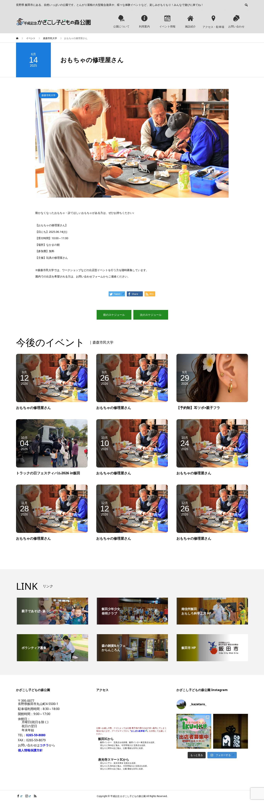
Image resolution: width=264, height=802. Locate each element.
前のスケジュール (114, 315)
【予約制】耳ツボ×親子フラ (198, 407)
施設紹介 (190, 26)
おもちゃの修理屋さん (33, 407)
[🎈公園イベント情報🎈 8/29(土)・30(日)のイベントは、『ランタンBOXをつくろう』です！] (230, 731)
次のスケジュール (151, 315)
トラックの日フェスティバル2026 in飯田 (48, 473)
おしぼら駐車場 (138, 730)
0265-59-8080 (35, 735)
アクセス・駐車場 (213, 27)
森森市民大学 (48, 95)
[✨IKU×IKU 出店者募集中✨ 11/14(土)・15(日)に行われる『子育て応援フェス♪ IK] (193, 731)
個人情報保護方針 (30, 750)
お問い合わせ (236, 26)
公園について (121, 26)
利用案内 (144, 26)
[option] (132, 143)
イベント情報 (167, 26)
